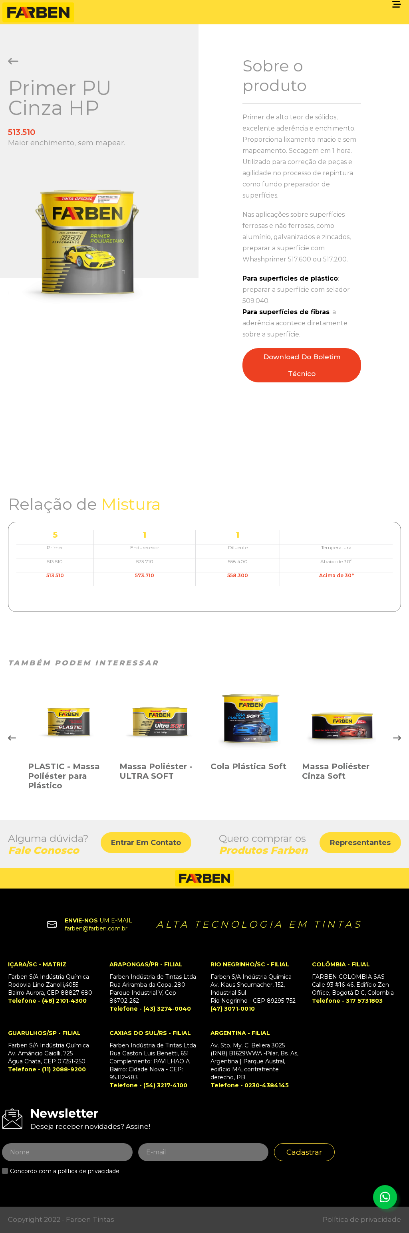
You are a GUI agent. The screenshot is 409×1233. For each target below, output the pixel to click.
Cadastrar (304, 1152)
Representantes (360, 842)
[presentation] (12, 738)
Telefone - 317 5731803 (347, 1000)
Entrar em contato (146, 842)
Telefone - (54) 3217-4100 (148, 1085)
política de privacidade (88, 1171)
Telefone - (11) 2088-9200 (47, 1069)
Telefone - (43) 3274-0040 (150, 1008)
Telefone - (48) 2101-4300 (47, 1000)
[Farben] (38, 12)
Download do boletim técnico (302, 365)
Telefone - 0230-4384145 (249, 1085)
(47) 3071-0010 (232, 1008)
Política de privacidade (362, 1219)
